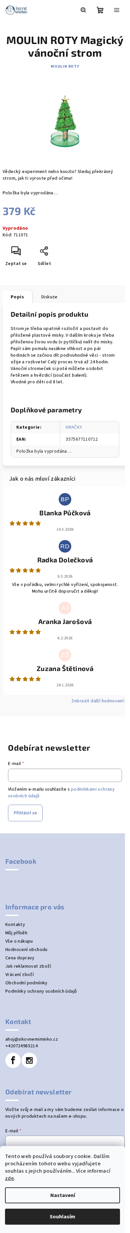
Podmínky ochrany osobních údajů (41, 991)
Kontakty (15, 924)
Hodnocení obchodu (26, 949)
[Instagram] (29, 1060)
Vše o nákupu (19, 941)
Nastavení (62, 1195)
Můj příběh (16, 933)
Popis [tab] (17, 297)
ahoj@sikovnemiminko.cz (31, 1039)
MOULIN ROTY (65, 66)
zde (9, 1178)
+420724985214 (21, 1046)
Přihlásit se (25, 813)
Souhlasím (62, 1216)
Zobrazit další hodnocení (97, 701)
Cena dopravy (20, 958)
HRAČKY (74, 427)
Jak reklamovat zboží (28, 966)
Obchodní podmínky (26, 983)
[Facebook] (13, 1060)
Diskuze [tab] (49, 297)
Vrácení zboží (19, 974)
